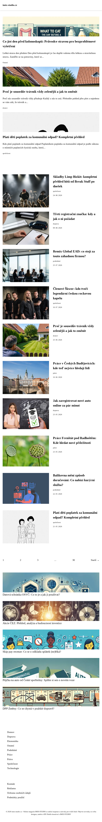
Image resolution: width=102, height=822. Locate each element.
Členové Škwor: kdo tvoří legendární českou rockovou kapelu (72, 293)
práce (55, 373)
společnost (6, 153)
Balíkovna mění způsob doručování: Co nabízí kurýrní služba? (74, 480)
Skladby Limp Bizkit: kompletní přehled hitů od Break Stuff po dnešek (75, 181)
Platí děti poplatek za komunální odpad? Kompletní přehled (43, 137)
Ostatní (5, 63)
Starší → (95, 560)
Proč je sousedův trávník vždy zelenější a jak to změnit (40, 91)
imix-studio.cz (10, 5)
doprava (56, 224)
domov (5, 108)
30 (73, 560)
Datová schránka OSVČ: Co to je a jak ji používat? (31, 594)
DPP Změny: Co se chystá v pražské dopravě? (28, 708)
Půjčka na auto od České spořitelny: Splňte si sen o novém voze (39, 680)
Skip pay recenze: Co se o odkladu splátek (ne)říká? (32, 651)
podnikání (56, 261)
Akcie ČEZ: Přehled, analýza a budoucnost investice (32, 623)
